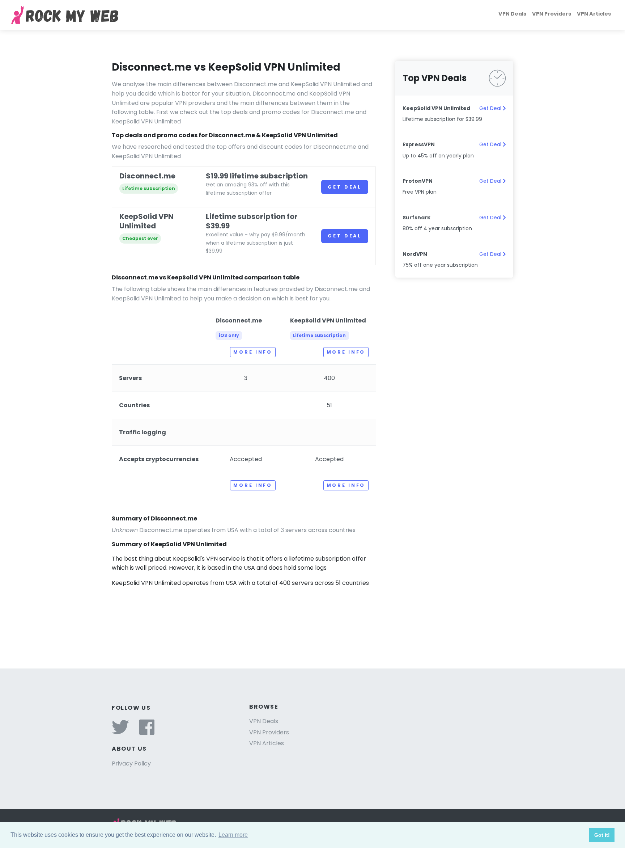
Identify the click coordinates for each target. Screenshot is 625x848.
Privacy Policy (131, 763)
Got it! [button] (602, 835)
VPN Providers (551, 13)
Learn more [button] (233, 835)
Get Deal (345, 187)
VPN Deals (512, 13)
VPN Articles (594, 13)
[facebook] (146, 731)
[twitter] (120, 731)
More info (252, 352)
